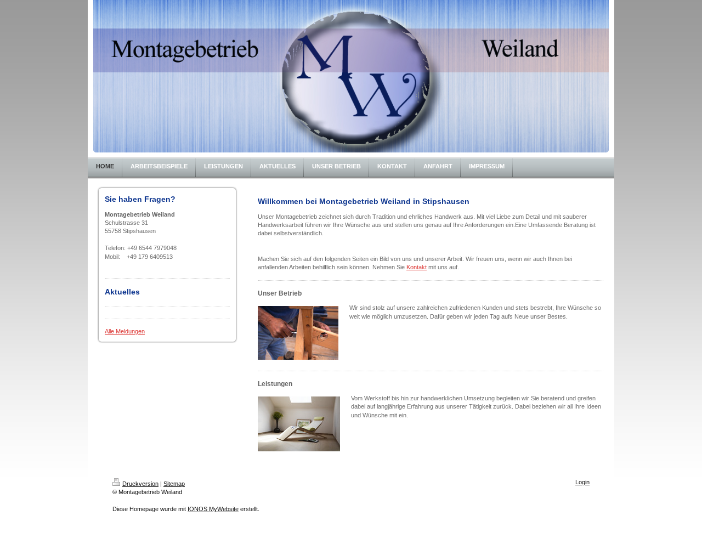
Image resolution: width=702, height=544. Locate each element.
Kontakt (416, 267)
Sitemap (174, 483)
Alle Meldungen (125, 331)
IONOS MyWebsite (213, 509)
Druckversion (140, 483)
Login (582, 482)
